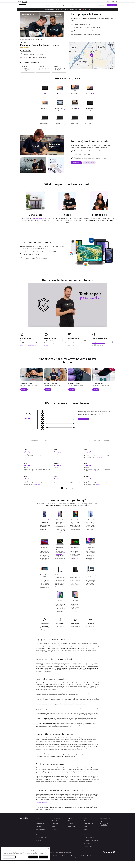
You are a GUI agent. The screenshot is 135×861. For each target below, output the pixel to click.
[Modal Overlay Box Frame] (67, 430)
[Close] (48, 848)
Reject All (33, 857)
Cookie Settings (9, 857)
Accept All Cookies (43, 857)
